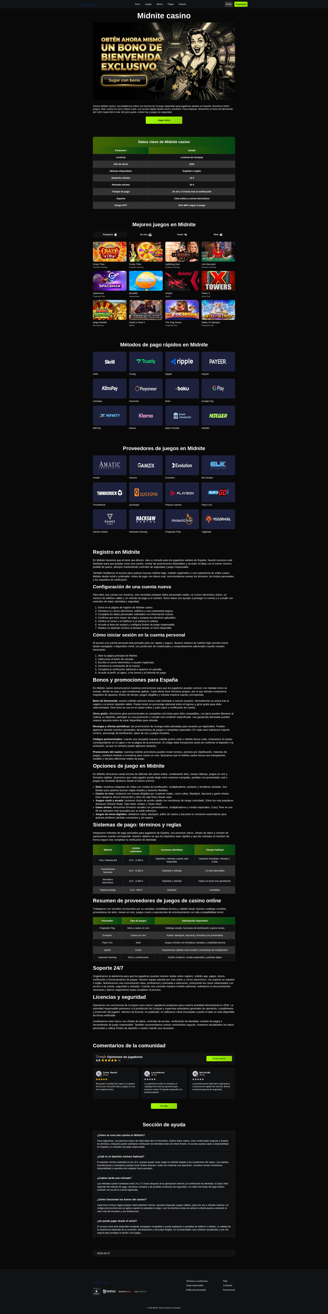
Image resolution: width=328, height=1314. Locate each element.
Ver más (164, 1106)
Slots (216, 234)
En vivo (144, 234)
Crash (180, 234)
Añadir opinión (219, 1058)
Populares (108, 234)
